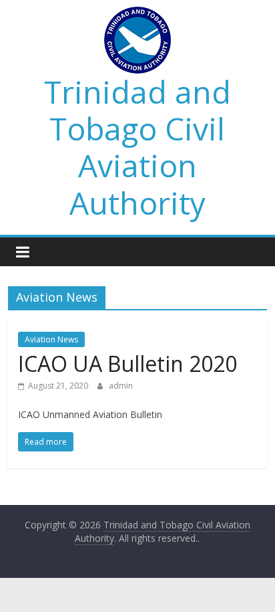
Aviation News (51, 339)
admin (121, 385)
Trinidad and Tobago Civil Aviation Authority (137, 147)
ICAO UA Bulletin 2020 (127, 363)
